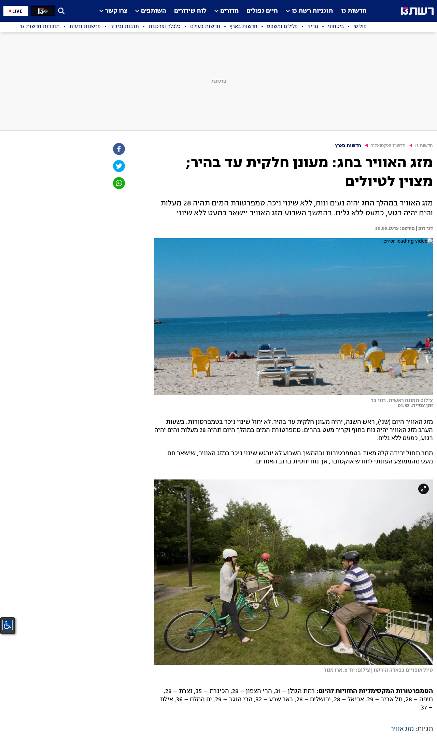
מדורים (229, 11)
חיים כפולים (262, 11)
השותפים (153, 11)
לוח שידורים (190, 11)
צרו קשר (116, 11)
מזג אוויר (402, 729)
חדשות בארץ (348, 146)
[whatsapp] (118, 183)
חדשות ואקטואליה (388, 146)
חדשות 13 (354, 11)
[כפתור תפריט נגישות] (7, 625)
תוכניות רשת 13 (312, 11)
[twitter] (118, 166)
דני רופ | (424, 228)
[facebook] (118, 149)
